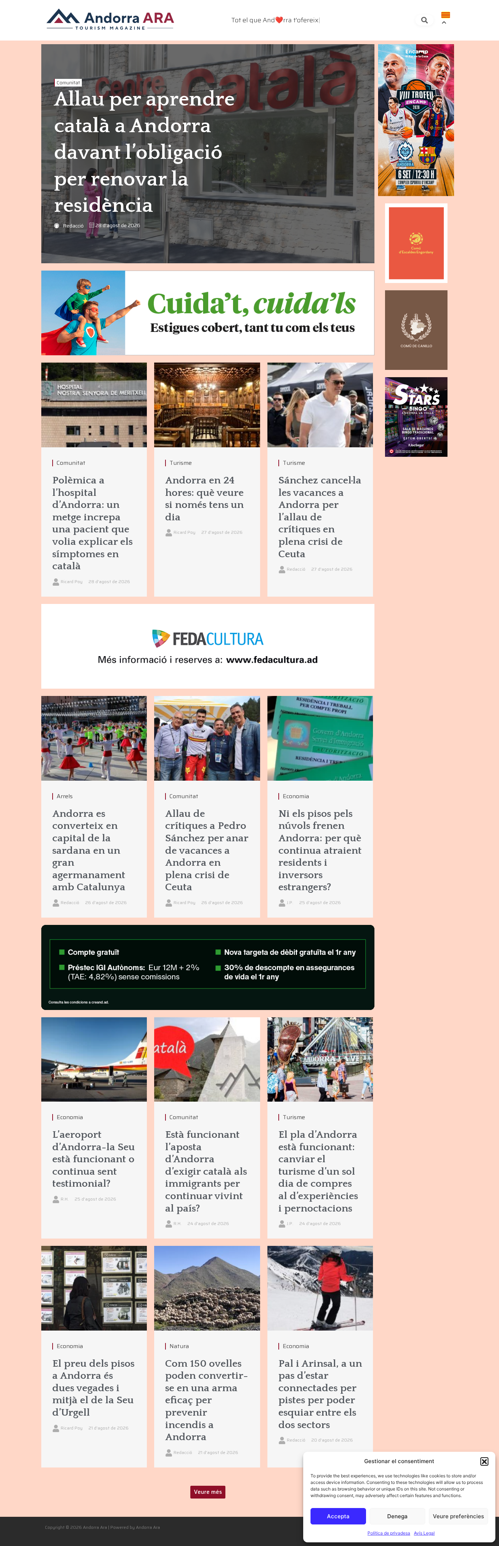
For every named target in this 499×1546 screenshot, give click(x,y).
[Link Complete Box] (94, 479)
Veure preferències (458, 1516)
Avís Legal (424, 1533)
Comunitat (68, 83)
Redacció (73, 225)
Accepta (338, 1516)
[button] (484, 1461)
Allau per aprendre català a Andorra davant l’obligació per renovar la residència (144, 152)
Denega (397, 1516)
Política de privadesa (388, 1533)
